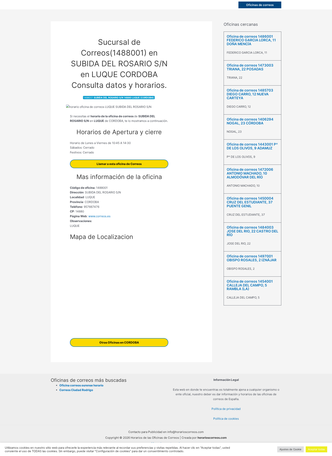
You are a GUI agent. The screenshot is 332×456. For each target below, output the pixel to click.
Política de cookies (226, 418)
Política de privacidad (226, 409)
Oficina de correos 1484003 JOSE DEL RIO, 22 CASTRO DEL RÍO (252, 231)
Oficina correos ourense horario (81, 385)
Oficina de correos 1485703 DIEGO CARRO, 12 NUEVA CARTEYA (250, 94)
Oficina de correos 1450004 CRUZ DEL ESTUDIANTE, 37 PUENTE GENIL (250, 202)
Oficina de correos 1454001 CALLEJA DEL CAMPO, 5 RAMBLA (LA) (250, 285)
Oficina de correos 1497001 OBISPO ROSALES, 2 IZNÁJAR (251, 258)
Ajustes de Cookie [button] (290, 449)
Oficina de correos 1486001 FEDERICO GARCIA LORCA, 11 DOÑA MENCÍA (251, 40)
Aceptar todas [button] (316, 449)
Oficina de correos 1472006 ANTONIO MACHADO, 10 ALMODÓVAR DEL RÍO (250, 173)
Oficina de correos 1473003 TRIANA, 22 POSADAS (250, 67)
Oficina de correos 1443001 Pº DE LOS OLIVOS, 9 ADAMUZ (252, 146)
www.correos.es (99, 216)
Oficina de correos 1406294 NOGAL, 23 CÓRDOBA (250, 121)
